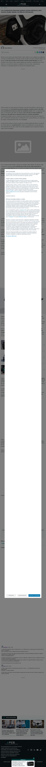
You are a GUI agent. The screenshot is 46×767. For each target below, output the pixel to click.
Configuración (22, 595)
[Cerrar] (33, 758)
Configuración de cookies (14, 191)
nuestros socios (23, 209)
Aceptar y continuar (34, 595)
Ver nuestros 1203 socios (11, 236)
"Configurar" (11, 216)
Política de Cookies (10, 190)
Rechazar (11, 595)
